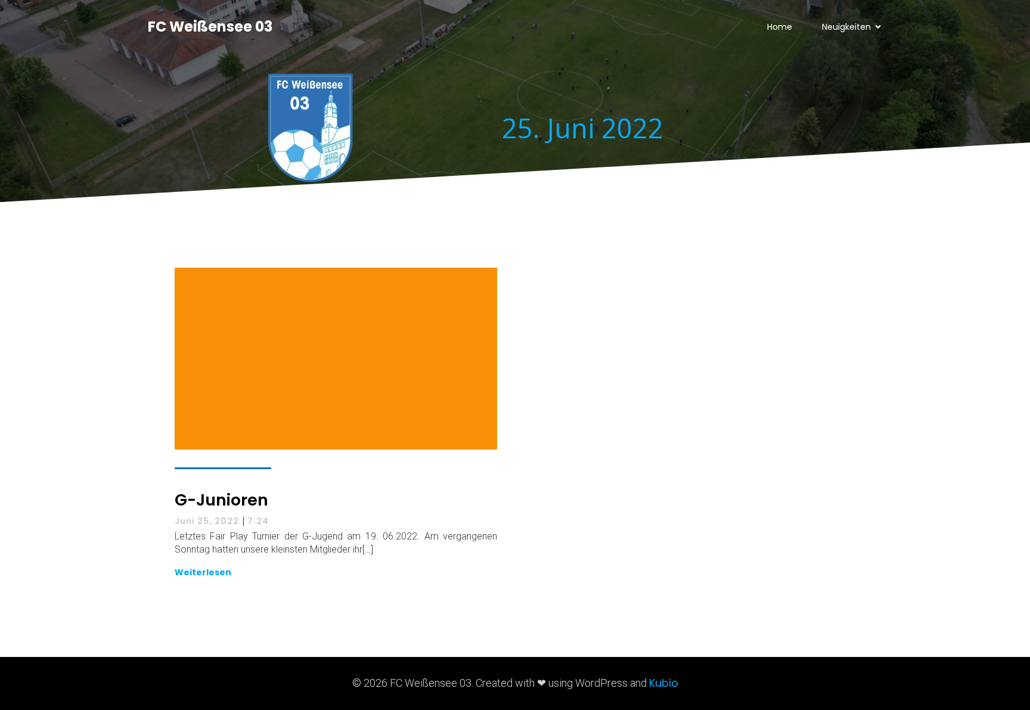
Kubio (663, 682)
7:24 (258, 521)
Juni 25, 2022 (207, 521)
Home (779, 27)
